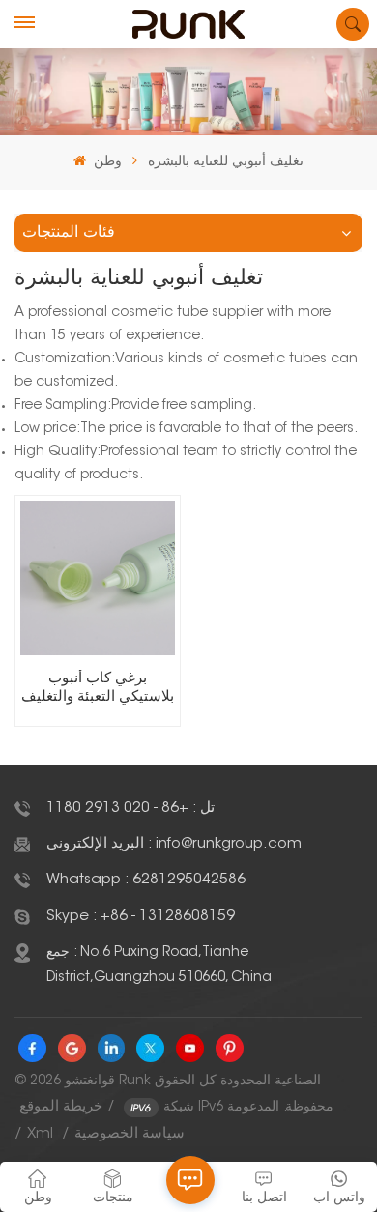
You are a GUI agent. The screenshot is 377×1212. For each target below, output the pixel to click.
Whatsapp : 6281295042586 (146, 880)
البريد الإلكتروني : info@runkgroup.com (174, 844)
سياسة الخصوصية (129, 1134)
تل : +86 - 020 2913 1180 (130, 808)
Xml (40, 1134)
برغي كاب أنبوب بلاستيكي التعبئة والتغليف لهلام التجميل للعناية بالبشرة (97, 689)
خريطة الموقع (60, 1107)
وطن (105, 162)
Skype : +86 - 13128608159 (140, 916)
